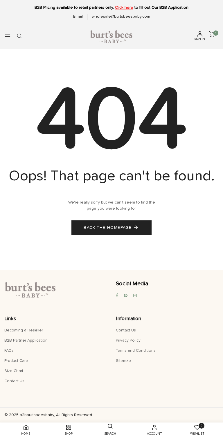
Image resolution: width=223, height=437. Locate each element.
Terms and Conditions (136, 351)
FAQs (9, 351)
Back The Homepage (108, 228)
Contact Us (14, 381)
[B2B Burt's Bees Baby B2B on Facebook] (117, 296)
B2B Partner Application (26, 340)
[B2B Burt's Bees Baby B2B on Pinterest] (125, 296)
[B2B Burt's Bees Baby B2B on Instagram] (135, 296)
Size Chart (13, 371)
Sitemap (123, 361)
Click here (124, 8)
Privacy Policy (128, 340)
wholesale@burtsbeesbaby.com (121, 16)
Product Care (16, 361)
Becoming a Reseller (23, 330)
